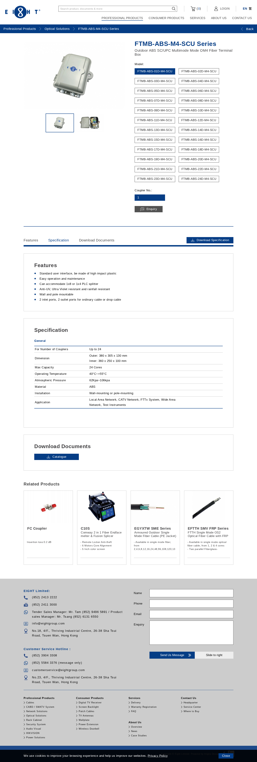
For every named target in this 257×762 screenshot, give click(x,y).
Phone (138, 603)
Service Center (192, 707)
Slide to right (214, 655)
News (134, 731)
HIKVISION (33, 733)
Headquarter (191, 702)
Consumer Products (166, 18)
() (198, 8)
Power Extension (88, 724)
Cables (30, 702)
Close (226, 755)
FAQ (133, 711)
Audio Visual (33, 728)
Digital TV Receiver (90, 702)
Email (138, 614)
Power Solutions (35, 737)
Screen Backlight (89, 707)
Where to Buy (191, 711)
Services (197, 18)
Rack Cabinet (34, 720)
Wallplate (84, 720)
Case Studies (139, 735)
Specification (58, 240)
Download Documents (97, 240)
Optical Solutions (57, 29)
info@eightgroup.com (48, 623)
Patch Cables (86, 711)
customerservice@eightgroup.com (58, 670)
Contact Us (242, 18)
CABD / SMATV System (40, 707)
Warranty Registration (144, 707)
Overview (136, 727)
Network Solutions (37, 711)
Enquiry (139, 624)
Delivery (136, 702)
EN (245, 8)
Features (31, 240)
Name (138, 593)
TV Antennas (86, 715)
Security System (36, 724)
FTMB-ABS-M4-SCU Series (98, 29)
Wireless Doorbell (89, 728)
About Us (219, 18)
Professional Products (122, 18)
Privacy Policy (158, 755)
